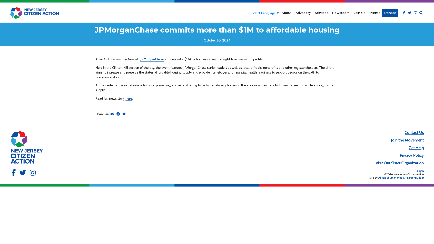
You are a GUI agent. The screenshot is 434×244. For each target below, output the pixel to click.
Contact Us (414, 132)
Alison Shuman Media (391, 177)
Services (321, 13)
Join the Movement (407, 140)
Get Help (416, 147)
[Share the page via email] (112, 114)
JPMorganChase (152, 59)
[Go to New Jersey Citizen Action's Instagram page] (415, 12)
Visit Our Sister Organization (400, 162)
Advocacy (303, 13)
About (287, 13)
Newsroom (341, 13)
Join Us (359, 13)
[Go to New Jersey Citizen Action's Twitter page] (410, 12)
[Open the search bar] (421, 13)
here (128, 98)
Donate (390, 13)
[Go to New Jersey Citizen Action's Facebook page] (404, 12)
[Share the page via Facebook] (118, 114)
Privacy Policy (412, 155)
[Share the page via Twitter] (124, 114)
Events (374, 13)
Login (420, 170)
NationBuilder (415, 177)
